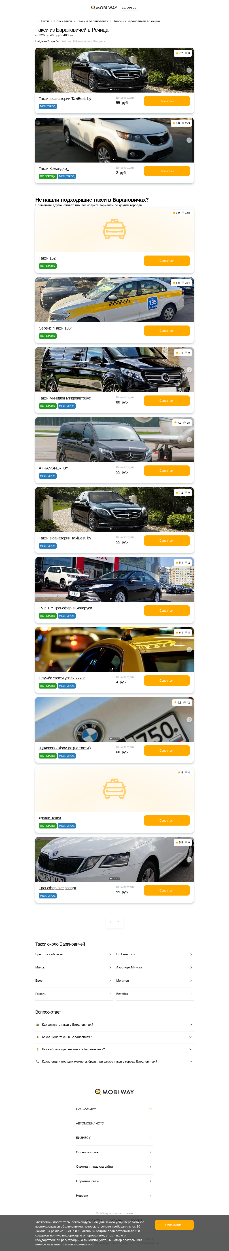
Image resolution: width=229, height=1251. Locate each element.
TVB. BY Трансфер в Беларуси (65, 608)
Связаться (166, 101)
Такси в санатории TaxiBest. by (65, 98)
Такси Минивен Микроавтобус (65, 398)
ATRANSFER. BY (53, 468)
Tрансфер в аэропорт (57, 888)
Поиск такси (63, 21)
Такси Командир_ (54, 168)
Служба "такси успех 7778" (62, 678)
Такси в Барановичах (92, 21)
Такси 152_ (48, 258)
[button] (111, 89)
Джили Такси (50, 818)
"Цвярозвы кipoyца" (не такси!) (65, 748)
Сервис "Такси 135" (55, 328)
